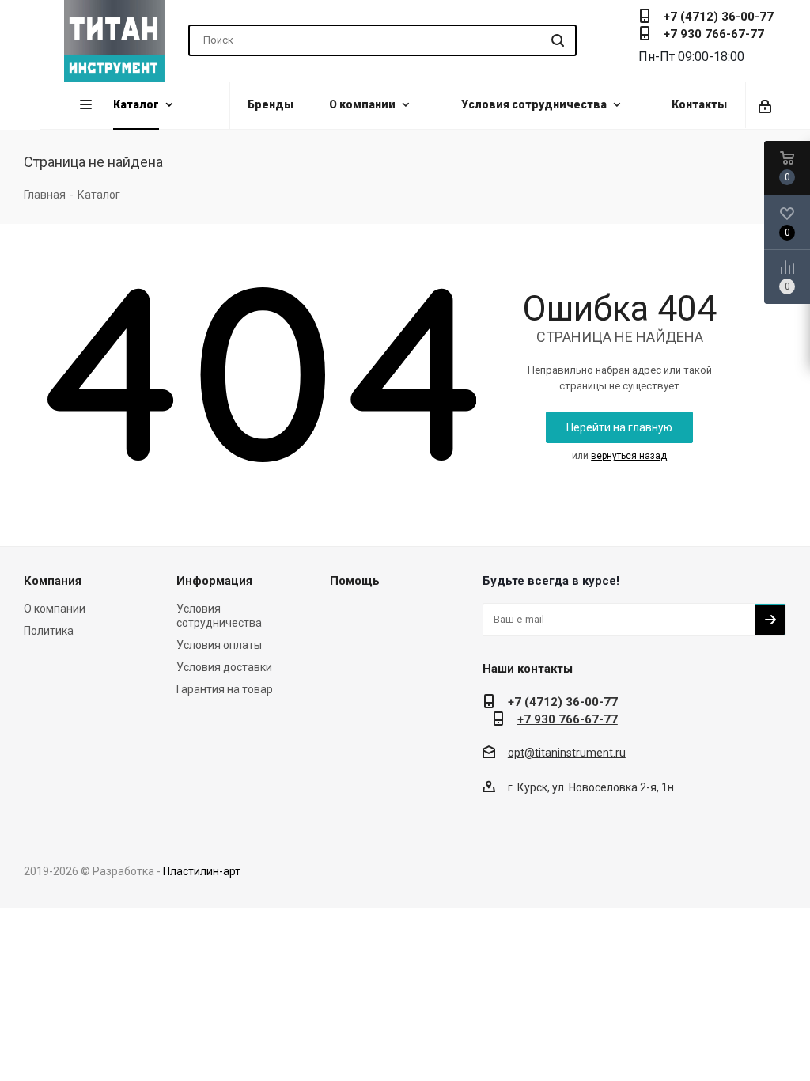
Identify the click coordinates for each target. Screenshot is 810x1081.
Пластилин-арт (201, 871)
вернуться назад (629, 455)
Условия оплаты (219, 645)
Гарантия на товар (224, 689)
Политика (49, 630)
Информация (214, 581)
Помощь (355, 581)
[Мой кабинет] (766, 105)
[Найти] (558, 40)
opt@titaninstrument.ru (567, 752)
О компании (54, 608)
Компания (52, 581)
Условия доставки (224, 667)
